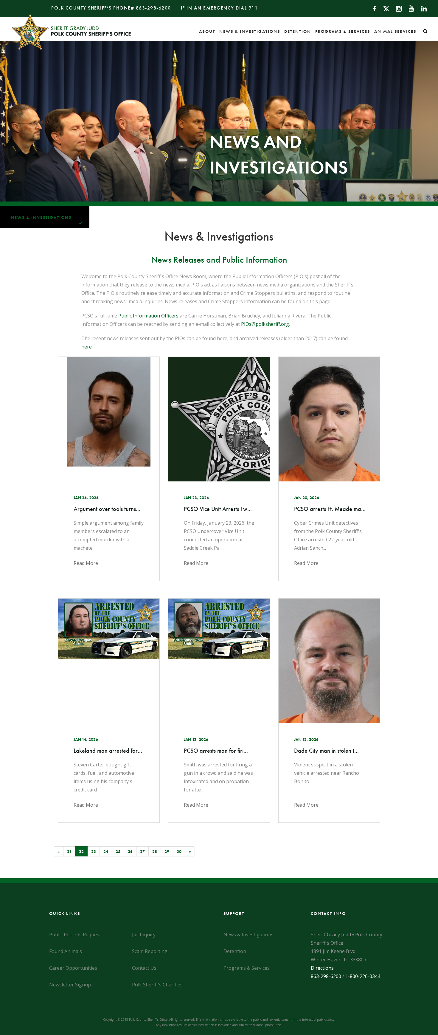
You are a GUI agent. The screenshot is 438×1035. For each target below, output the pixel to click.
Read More (86, 563)
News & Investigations (249, 31)
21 (69, 851)
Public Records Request (75, 934)
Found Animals (65, 951)
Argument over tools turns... (107, 509)
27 (142, 851)
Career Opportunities (73, 968)
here (86, 346)
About (207, 31)
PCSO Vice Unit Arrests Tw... (218, 509)
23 (93, 851)
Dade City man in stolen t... (326, 750)
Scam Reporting (149, 951)
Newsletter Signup (70, 984)
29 (166, 851)
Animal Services (395, 31)
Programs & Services (342, 31)
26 (130, 851)
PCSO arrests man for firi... (216, 750)
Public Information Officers (148, 315)
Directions (322, 968)
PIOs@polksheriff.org (265, 324)
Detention (297, 31)
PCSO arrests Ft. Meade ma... (329, 509)
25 (118, 851)
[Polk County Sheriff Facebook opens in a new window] (372, 8)
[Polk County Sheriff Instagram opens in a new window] (396, 8)
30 (179, 851)
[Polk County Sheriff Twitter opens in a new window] (383, 8)
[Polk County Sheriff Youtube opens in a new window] (408, 8)
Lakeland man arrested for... (108, 750)
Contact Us (144, 968)
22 (83, 851)
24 (105, 851)
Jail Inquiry (144, 934)
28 (154, 851)
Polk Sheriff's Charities (157, 984)
